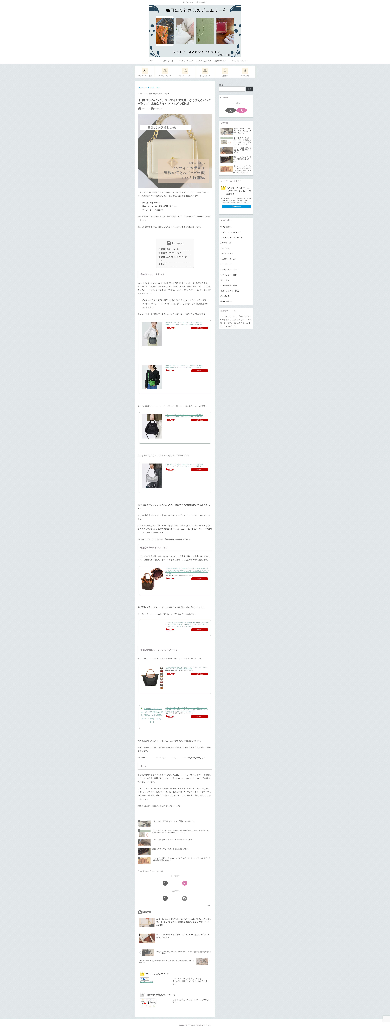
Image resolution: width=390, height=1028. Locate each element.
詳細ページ (236, 206)
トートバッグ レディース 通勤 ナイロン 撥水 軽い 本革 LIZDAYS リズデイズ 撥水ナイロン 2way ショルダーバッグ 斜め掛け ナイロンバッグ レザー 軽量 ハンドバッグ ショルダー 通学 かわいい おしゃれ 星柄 (187, 624)
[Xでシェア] (165, 898)
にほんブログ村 (146, 982)
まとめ (163, 264)
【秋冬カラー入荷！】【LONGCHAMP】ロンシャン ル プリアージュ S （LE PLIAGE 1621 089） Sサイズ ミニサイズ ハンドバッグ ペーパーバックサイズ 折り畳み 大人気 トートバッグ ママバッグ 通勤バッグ (186, 709)
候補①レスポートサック (170, 249)
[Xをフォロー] (165, 883)
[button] (184, 898)
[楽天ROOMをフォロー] (184, 883)
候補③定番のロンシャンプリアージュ (174, 258)
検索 (221, 85)
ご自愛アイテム (144, 871)
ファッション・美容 (157, 871)
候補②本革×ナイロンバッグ (171, 253)
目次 (174, 243)
